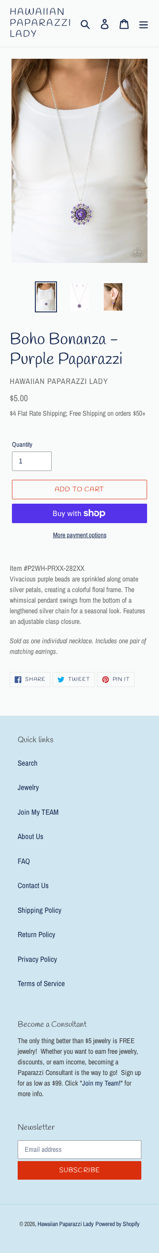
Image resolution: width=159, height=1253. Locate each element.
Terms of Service (41, 983)
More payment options (79, 534)
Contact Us (33, 885)
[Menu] (143, 23)
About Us (30, 836)
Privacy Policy (37, 959)
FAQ (24, 861)
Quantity (22, 444)
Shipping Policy (39, 910)
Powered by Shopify (117, 1224)
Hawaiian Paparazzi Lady (41, 23)
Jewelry (28, 787)
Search (28, 763)
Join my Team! (101, 1083)
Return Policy (36, 934)
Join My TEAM (38, 812)
